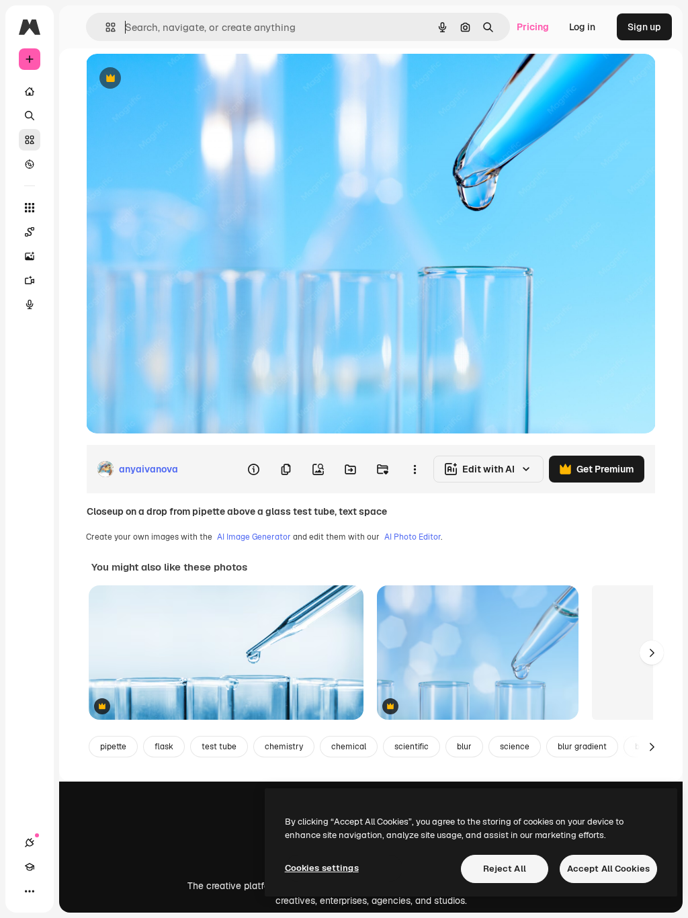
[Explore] (29, 164)
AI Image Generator (254, 537)
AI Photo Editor (412, 537)
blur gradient (582, 746)
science (514, 746)
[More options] (414, 469)
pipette (113, 746)
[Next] (652, 652)
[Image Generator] (29, 256)
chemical (348, 746)
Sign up (644, 27)
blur (464, 746)
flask (164, 746)
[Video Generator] (29, 280)
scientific (411, 746)
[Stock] (29, 140)
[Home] (29, 91)
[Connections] (29, 842)
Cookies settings (322, 868)
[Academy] (29, 867)
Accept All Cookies (608, 868)
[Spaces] (29, 232)
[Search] (29, 115)
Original (172, 79)
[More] (29, 891)
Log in (582, 27)
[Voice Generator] (29, 304)
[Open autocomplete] (105, 27)
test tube (219, 746)
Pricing (533, 27)
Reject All (504, 868)
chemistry (284, 746)
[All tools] (29, 207)
